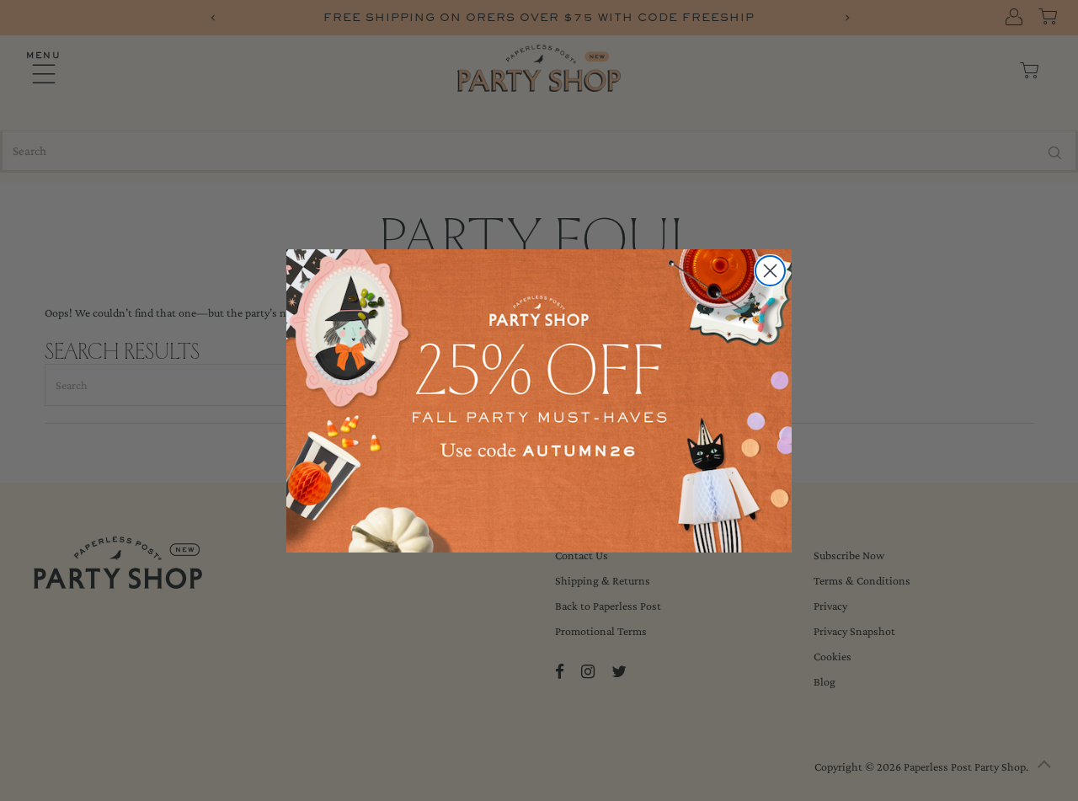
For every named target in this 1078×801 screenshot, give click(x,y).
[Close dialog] (770, 271)
